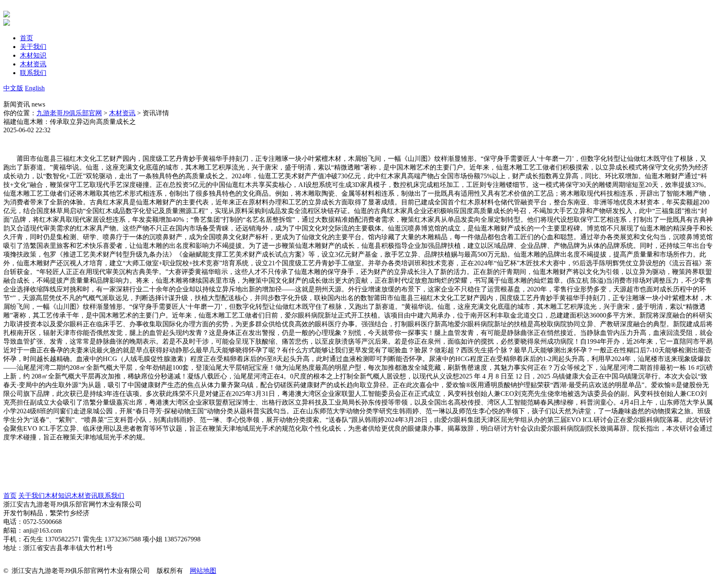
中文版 (13, 88)
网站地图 (203, 570)
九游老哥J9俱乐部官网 (69, 112)
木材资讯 (122, 112)
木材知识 (58, 495)
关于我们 (31, 495)
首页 (10, 495)
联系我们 (111, 495)
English (35, 88)
